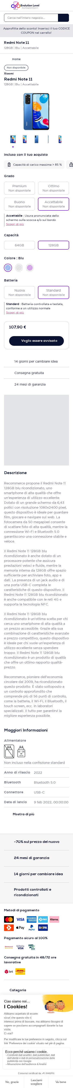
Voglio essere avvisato (39, 341)
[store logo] (25, 6)
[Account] (60, 5)
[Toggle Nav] (6, 5)
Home (16, 59)
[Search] (63, 18)
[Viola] (30, 268)
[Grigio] (19, 268)
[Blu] (8, 268)
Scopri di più (15, 224)
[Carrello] (67, 5)
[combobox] (31, 18)
